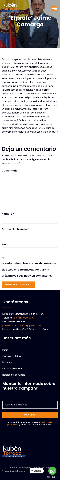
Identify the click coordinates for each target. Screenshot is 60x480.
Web (5, 244)
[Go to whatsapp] (52, 471)
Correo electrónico (15, 229)
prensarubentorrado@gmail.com (21, 325)
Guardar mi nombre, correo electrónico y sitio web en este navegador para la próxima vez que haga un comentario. (29, 270)
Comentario (11, 170)
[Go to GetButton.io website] (52, 477)
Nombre (8, 214)
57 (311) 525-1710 (24, 317)
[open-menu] (54, 8)
